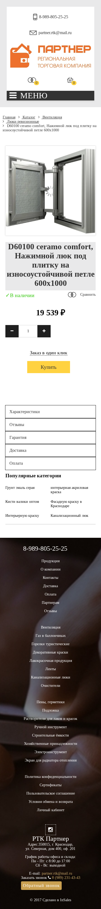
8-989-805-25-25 (53, 17)
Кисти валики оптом (22, 502)
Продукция (50, 561)
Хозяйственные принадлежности (50, 744)
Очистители (50, 686)
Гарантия (17, 437)
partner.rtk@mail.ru (55, 32)
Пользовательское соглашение (50, 793)
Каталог (28, 117)
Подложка (50, 710)
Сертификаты (50, 785)
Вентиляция (51, 117)
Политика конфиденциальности (50, 777)
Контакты (50, 578)
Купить (49, 367)
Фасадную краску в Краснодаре (66, 504)
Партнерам (50, 603)
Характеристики (24, 411)
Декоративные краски (50, 652)
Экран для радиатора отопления (50, 760)
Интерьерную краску (22, 516)
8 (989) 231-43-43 (66, 878)
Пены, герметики (51, 702)
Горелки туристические (50, 644)
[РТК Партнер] (50, 66)
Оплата (16, 463)
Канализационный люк (69, 516)
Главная (9, 117)
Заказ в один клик (48, 352)
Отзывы (16, 424)
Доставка (17, 450)
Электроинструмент (50, 752)
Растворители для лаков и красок (50, 719)
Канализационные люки (50, 677)
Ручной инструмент (50, 727)
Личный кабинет (50, 810)
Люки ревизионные (22, 122)
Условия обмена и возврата (51, 802)
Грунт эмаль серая (19, 488)
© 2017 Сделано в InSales (50, 900)
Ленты (50, 669)
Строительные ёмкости (50, 735)
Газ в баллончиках (51, 636)
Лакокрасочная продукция (50, 661)
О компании (51, 569)
